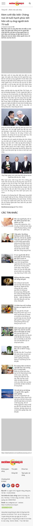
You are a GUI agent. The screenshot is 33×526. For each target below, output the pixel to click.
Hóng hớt (14, 473)
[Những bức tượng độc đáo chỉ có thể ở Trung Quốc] (7, 350)
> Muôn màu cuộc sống (15, 10)
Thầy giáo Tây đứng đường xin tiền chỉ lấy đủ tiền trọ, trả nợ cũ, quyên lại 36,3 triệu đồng (22, 236)
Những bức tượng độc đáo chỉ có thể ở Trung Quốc (21, 348)
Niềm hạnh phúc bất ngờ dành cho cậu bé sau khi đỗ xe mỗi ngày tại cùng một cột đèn (22, 330)
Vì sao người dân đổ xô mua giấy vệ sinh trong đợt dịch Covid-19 (22, 256)
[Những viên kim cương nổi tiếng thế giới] (7, 280)
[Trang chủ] (16, 4)
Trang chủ (4, 10)
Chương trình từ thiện (5, 480)
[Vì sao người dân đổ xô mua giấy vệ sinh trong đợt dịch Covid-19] (7, 258)
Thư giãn (14, 469)
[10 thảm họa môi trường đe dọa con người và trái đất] (7, 308)
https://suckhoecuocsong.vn (9, 505)
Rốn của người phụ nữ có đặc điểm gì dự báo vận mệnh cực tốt (22, 220)
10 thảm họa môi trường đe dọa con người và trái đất (22, 307)
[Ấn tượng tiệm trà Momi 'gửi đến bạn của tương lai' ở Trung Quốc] (7, 369)
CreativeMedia (11, 493)
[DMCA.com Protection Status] (6, 507)
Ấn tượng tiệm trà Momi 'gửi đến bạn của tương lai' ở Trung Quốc (22, 367)
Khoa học (25, 469)
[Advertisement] (16, 59)
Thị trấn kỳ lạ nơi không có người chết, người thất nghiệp (22, 392)
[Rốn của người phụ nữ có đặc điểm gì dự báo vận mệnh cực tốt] (7, 222)
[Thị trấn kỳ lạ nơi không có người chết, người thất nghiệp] (7, 393)
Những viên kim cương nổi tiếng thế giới (21, 278)
